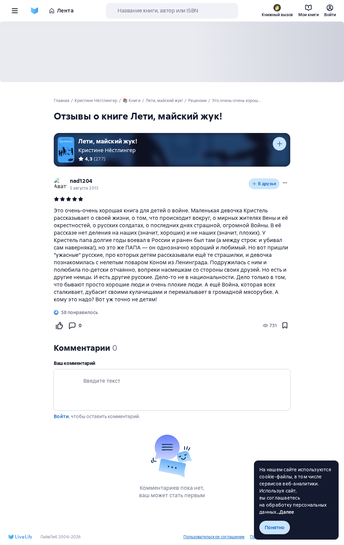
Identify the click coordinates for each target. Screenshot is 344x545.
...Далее (285, 512)
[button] (285, 182)
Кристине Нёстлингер (107, 150)
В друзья (267, 183)
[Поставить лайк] (59, 325)
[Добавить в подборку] (279, 143)
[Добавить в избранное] (285, 325)
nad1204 (81, 180)
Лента (65, 10)
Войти (61, 416)
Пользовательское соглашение (214, 537)
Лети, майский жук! (107, 141)
